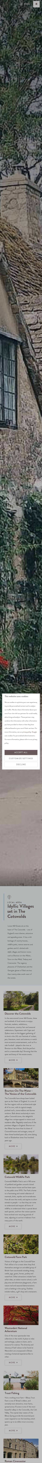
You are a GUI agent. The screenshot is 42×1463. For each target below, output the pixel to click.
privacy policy (26, 732)
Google (34, 732)
